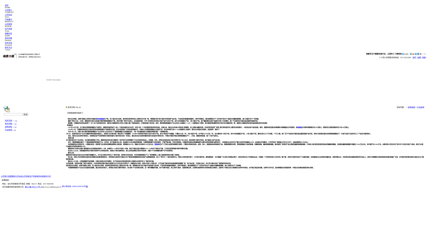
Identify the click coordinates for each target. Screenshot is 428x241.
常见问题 (8, 38)
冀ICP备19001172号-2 (33, 187)
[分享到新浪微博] (413, 53)
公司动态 (8, 15)
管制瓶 (156, 144)
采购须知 (8, 127)
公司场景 (25, 176)
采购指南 (411, 107)
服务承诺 (40, 176)
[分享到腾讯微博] (415, 53)
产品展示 (8, 19)
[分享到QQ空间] (410, 53)
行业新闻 (8, 130)
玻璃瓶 (299, 127)
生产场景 (8, 29)
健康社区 (8, 33)
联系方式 (8, 48)
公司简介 (8, 10)
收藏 (419, 57)
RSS (16, 120)
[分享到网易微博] (420, 53)
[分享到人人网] (418, 53)
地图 (424, 57)
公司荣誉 (8, 24)
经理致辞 (11, 176)
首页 (6, 5)
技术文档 (8, 43)
